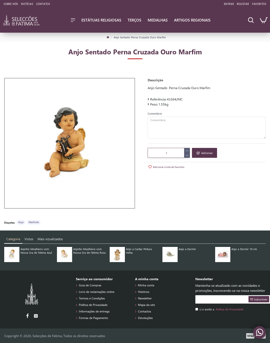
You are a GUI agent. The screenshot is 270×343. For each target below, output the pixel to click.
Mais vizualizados (50, 239)
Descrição (155, 80)
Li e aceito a (221, 309)
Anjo (21, 222)
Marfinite (34, 222)
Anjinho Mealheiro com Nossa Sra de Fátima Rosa (89, 250)
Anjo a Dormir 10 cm (244, 249)
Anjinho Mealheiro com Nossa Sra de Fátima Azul (36, 250)
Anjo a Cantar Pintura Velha (139, 250)
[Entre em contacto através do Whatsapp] (259, 332)
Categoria (13, 239)
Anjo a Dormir (187, 249)
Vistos (28, 239)
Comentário (155, 113)
